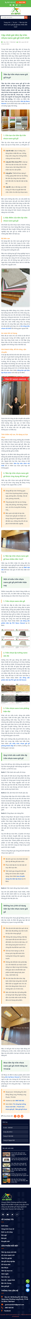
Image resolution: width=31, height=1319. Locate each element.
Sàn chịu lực (5, 1277)
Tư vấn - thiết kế (7, 1127)
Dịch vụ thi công (6, 1232)
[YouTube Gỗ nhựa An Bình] (13, 5)
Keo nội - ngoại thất (8, 1280)
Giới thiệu (4, 1226)
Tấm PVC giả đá (6, 1258)
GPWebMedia (15, 1316)
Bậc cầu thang (6, 1283)
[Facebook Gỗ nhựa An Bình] (11, 5)
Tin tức (15, 22)
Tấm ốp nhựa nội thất (8, 1252)
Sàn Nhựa (4, 1268)
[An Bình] (16, 14)
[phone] (27, 1281)
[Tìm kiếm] (25, 17)
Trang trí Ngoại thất (9, 1140)
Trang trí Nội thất (8, 1136)
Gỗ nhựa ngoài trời (8, 1255)
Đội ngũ (4, 1235)
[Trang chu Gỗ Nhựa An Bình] (6, 1200)
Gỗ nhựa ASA (5, 1264)
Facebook (7, 1311)
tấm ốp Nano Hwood (12, 1077)
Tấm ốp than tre (6, 1271)
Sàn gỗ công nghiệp (8, 1261)
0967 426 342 (11, 2)
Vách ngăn (5, 1274)
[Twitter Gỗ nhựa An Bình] (16, 5)
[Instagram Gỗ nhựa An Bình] (19, 5)
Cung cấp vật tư (7, 1132)
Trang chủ (7, 22)
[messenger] (27, 1290)
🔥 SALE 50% (21, 2)
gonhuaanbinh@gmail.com (14, 1305)
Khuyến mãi (5, 1241)
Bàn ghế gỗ (5, 1286)
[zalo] (27, 1286)
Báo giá (3, 1238)
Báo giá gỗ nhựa (21, 1109)
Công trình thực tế (7, 1229)
